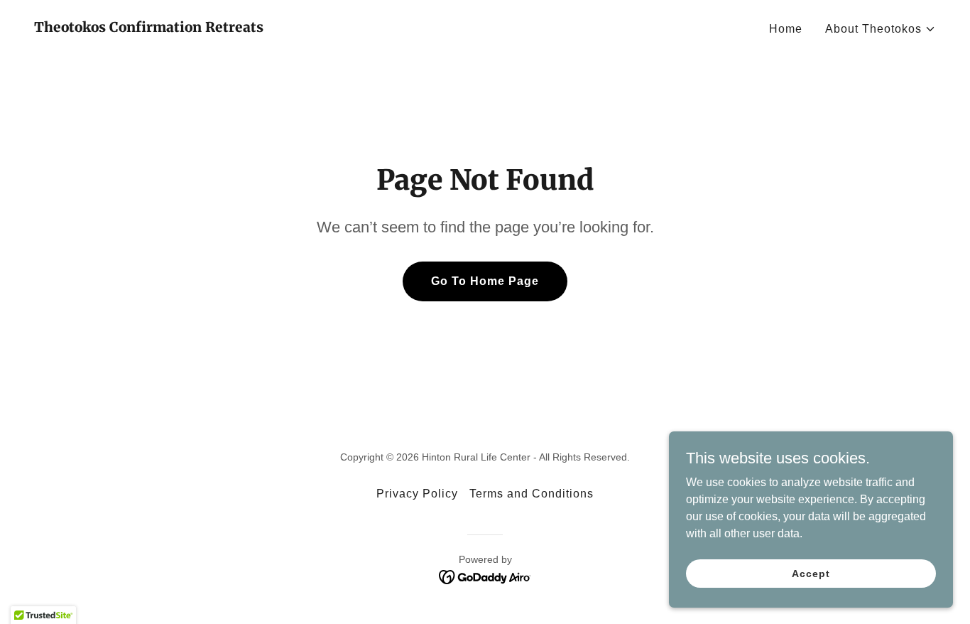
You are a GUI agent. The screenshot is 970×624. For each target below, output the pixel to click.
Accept (810, 573)
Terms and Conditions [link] (531, 494)
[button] (880, 29)
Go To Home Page (485, 281)
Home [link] (785, 29)
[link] (148, 28)
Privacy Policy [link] (417, 494)
